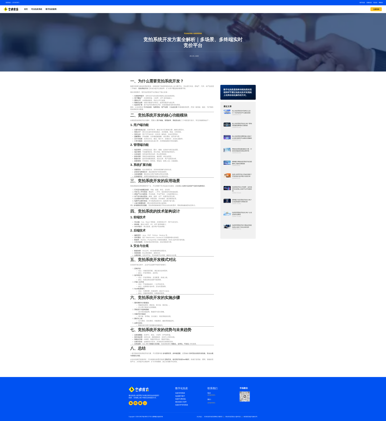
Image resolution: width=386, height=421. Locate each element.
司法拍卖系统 (36, 9)
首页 (26, 9)
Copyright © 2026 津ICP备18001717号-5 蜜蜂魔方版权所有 (146, 416)
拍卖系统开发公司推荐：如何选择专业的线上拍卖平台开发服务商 (242, 189)
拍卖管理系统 (197, 33)
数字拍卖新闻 (51, 9)
